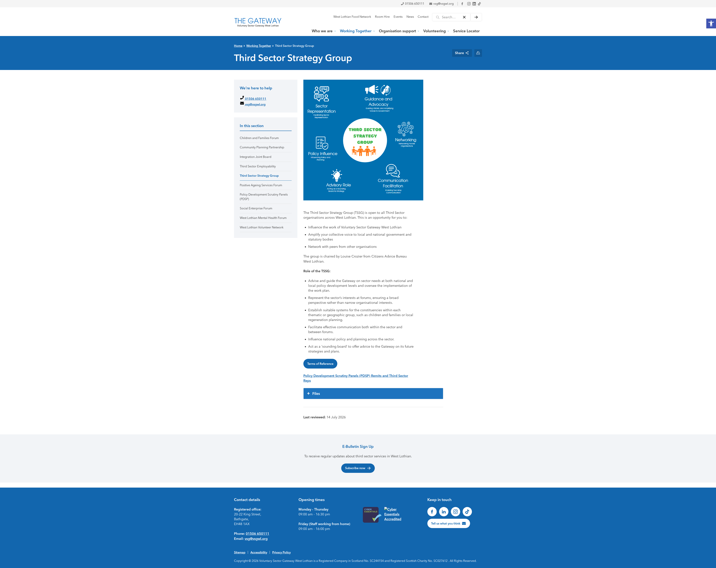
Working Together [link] (355, 31)
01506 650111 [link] (414, 3)
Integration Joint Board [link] (255, 157)
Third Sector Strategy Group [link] (294, 46)
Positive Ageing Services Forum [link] (261, 185)
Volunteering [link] (434, 31)
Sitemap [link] (239, 552)
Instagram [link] (469, 3)
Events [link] (398, 16)
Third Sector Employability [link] (258, 166)
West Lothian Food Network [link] (352, 16)
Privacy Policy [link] (281, 552)
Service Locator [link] (466, 31)
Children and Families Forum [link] (259, 138)
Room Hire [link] (382, 16)
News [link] (410, 16)
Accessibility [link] (258, 552)
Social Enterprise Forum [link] (256, 208)
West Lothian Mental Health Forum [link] (263, 218)
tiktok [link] (479, 3)
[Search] (476, 17)
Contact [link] (423, 16)
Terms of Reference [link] (320, 364)
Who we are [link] (322, 31)
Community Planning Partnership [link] (262, 147)
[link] (711, 23)
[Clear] (464, 17)
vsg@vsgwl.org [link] (443, 3)
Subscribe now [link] (355, 468)
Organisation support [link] (397, 31)
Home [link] (238, 46)
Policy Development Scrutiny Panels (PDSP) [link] (264, 197)
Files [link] (316, 393)
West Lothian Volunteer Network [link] (261, 227)
